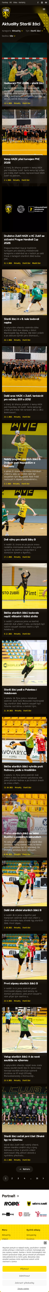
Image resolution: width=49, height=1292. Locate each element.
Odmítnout (24, 1276)
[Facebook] (38, 3)
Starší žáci (36, 31)
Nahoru (26, 1169)
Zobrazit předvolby (24, 1283)
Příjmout (24, 1269)
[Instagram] (42, 3)
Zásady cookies (23, 1289)
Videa (15, 2)
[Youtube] (46, 3)
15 (37, 1178)
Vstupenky (31, 1235)
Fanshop (5, 2)
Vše (11, 36)
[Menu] (44, 9)
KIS (11, 2)
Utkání (5, 1239)
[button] (45, 1243)
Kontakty (22, 2)
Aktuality (16, 31)
